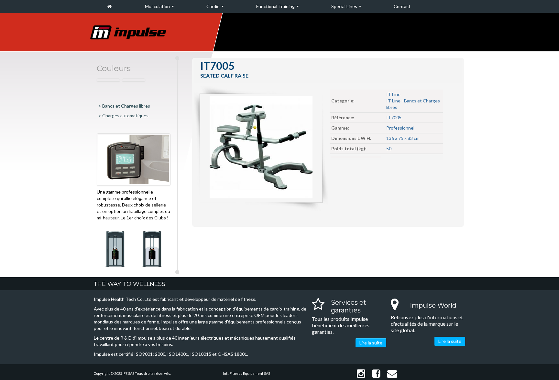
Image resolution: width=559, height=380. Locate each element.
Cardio (213, 6)
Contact (402, 6)
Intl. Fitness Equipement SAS (246, 373)
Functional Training (276, 6)
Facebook (375, 374)
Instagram (359, 374)
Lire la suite (370, 342)
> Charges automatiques (123, 115)
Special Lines (344, 6)
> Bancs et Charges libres (124, 106)
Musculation (158, 6)
